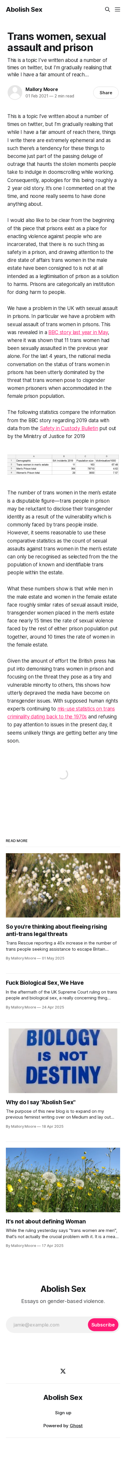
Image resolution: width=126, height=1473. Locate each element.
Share (106, 92)
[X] (63, 1371)
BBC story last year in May (78, 332)
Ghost (76, 1425)
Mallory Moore (41, 89)
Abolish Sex (24, 9)
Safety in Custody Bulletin (69, 428)
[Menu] (117, 9)
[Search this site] (107, 9)
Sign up (63, 1412)
